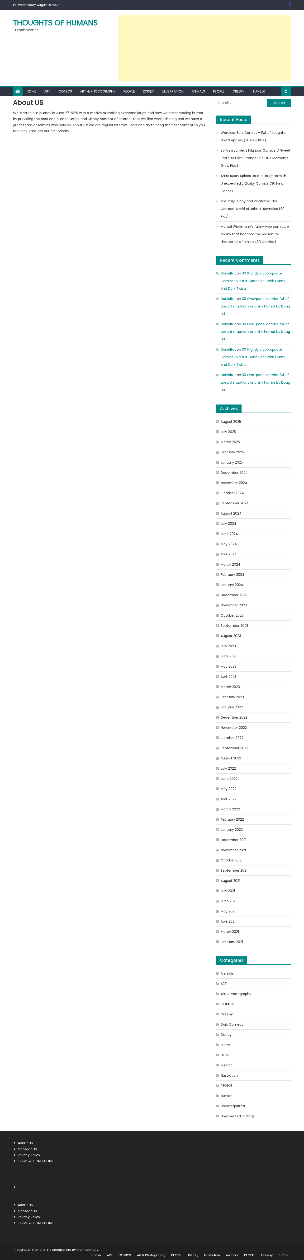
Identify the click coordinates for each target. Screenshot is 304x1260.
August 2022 (231, 758)
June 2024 (229, 533)
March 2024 (230, 564)
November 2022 (234, 727)
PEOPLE (129, 91)
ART (47, 91)
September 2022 (234, 748)
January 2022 (232, 829)
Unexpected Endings (237, 1116)
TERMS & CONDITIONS (35, 1161)
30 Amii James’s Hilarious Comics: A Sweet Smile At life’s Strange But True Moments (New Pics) (255, 158)
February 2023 (232, 697)
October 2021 (231, 860)
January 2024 (232, 584)
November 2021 (233, 850)
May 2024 (229, 544)
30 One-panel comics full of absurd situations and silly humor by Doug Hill (255, 306)
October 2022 (232, 737)
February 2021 (232, 941)
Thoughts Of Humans (55, 22)
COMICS (65, 91)
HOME (225, 1055)
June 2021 (229, 901)
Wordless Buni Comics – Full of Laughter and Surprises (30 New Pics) (254, 136)
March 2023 (230, 686)
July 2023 (228, 646)
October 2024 (232, 493)
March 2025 (230, 442)
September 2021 (234, 870)
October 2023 (232, 615)
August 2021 (230, 880)
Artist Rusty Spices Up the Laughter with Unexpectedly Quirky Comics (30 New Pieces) (253, 183)
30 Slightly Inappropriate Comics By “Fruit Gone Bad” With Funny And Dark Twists (253, 281)
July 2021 (228, 890)
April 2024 (229, 554)
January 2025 (232, 462)
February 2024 (232, 574)
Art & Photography (97, 91)
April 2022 (228, 799)
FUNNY (226, 1044)
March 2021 (230, 931)
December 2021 (233, 839)
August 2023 (231, 635)
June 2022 (229, 778)
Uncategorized (233, 1106)
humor (226, 1065)
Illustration (173, 91)
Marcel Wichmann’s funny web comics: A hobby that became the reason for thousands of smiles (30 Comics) (255, 234)
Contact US (27, 1149)
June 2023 (229, 656)
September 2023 (234, 625)
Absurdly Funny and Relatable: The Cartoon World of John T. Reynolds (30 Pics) (253, 209)
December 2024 (234, 472)
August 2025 (231, 421)
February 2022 (232, 819)
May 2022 (228, 788)
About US (25, 1143)
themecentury (87, 1249)
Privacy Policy (29, 1155)
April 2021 (228, 921)
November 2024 (234, 482)
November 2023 (234, 605)
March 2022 (230, 809)
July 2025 (228, 431)
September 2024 (235, 503)
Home (31, 91)
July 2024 (228, 523)
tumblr (258, 91)
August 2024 (231, 513)
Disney (148, 91)
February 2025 (232, 452)
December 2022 (234, 717)
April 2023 (228, 676)
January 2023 (232, 707)
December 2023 (234, 595)
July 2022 (228, 768)
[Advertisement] (204, 48)
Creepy (238, 91)
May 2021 (228, 911)
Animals (198, 91)
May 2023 (228, 666)
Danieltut (228, 273)
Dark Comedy (232, 1024)
